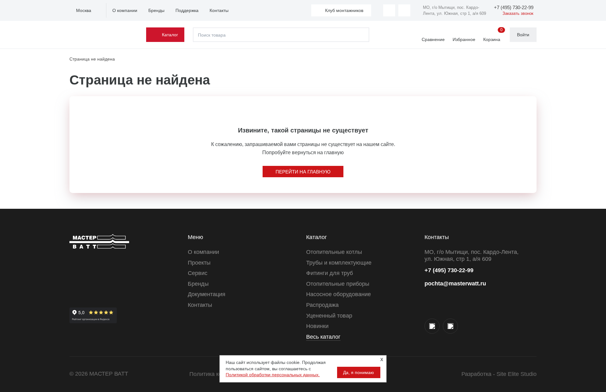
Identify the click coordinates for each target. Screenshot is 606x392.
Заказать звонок (517, 13)
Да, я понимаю (358, 372)
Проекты (199, 263)
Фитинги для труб (329, 273)
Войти (523, 34)
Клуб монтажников (344, 10)
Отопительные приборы (337, 284)
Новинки (317, 326)
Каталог (170, 34)
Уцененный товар (329, 316)
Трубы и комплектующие (338, 263)
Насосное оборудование (338, 294)
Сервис (197, 273)
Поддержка (187, 10)
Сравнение (433, 39)
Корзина (492, 35)
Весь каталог (323, 337)
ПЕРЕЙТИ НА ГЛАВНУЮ (303, 171)
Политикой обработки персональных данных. (273, 374)
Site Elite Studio (516, 374)
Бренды (156, 10)
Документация (206, 294)
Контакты (219, 10)
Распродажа (322, 305)
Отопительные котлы (334, 252)
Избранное (464, 39)
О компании (124, 10)
